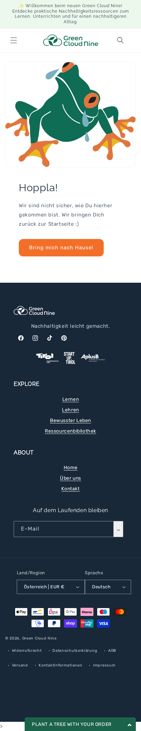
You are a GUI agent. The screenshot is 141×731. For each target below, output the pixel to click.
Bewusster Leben (70, 420)
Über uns (70, 478)
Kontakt (70, 489)
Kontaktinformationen (60, 665)
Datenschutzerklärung (74, 650)
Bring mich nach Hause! (61, 247)
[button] (13, 40)
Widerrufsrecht (27, 650)
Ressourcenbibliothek (70, 431)
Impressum (104, 665)
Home (70, 467)
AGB (112, 650)
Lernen (70, 399)
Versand (20, 665)
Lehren (70, 410)
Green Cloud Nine (39, 638)
